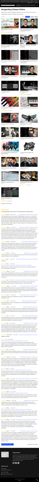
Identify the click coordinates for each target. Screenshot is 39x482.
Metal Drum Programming (6, 198)
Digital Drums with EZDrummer (7, 182)
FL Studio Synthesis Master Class (26, 152)
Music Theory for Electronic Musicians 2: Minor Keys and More (9, 46)
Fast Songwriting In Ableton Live (7, 107)
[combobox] (25, 5)
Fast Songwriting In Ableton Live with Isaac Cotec (29, 294)
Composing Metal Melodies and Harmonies (28, 107)
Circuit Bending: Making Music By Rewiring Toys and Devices (28, 61)
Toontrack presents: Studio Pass (7, 123)
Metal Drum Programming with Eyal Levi (30, 349)
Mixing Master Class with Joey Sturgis (31, 253)
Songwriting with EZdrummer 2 (26, 182)
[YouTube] (13, 463)
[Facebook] (16, 463)
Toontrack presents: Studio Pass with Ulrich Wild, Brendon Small (26, 280)
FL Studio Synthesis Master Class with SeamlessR (29, 286)
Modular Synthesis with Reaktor (7, 138)
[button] (36, 479)
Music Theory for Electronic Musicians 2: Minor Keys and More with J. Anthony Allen (16, 265)
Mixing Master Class (24, 91)
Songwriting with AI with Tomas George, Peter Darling (28, 214)
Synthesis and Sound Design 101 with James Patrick (28, 334)
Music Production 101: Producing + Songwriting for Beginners (27, 30)
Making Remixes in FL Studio (26, 123)
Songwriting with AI (24, 168)
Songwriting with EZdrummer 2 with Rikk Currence (29, 227)
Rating (36, 16)
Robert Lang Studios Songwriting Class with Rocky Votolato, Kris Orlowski (14, 340)
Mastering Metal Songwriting (7, 29)
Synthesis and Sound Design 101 (26, 138)
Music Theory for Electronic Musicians (8, 61)
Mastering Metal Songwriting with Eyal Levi (30, 241)
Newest (32, 16)
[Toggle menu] (37, 5)
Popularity (27, 16)
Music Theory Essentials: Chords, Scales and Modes (28, 46)
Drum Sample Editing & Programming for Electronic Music (9, 153)
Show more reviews (7, 444)
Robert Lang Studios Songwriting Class (9, 168)
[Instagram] (18, 463)
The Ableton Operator (5, 91)
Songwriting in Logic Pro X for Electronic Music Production (9, 77)
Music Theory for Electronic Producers (27, 76)
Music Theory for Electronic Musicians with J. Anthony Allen (27, 259)
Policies (19, 480)
